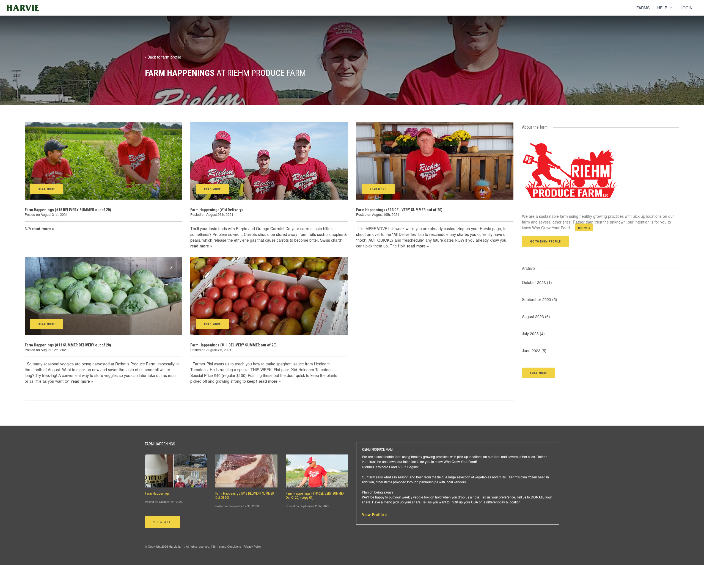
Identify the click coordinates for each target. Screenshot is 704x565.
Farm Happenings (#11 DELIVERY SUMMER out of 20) (233, 345)
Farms (643, 7)
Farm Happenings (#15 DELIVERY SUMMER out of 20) (68, 210)
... (580, 227)
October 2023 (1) (537, 282)
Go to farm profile (545, 241)
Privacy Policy (252, 546)
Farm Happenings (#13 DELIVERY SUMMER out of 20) (399, 210)
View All (162, 522)
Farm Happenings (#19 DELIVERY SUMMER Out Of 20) (244, 496)
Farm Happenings (157, 493)
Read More (46, 189)
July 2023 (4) (533, 333)
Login (686, 7)
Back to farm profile (163, 57)
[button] (538, 373)
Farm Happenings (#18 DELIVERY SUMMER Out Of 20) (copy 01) (315, 496)
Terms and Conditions (227, 546)
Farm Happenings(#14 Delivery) (216, 210)
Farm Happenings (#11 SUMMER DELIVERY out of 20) (68, 345)
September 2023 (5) (539, 299)
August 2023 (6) (536, 316)
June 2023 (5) (534, 350)
